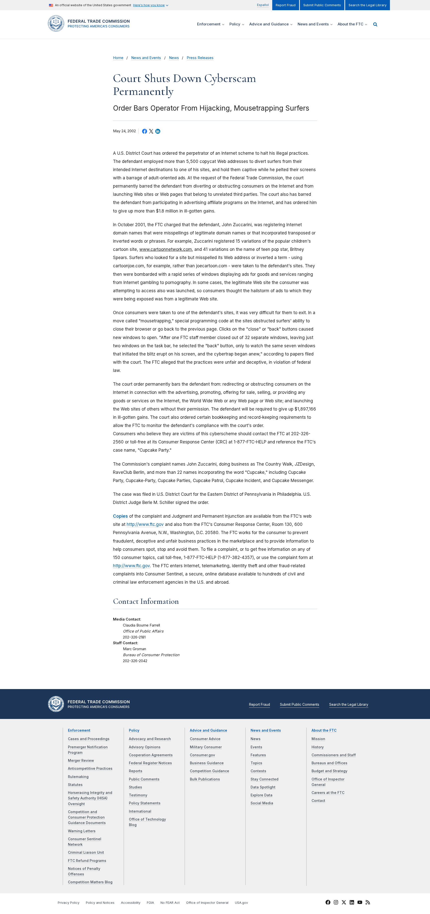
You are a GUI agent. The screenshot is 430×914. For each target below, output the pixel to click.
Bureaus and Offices (329, 763)
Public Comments (144, 779)
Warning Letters (82, 831)
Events (256, 747)
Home (118, 58)
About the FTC (324, 730)
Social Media (262, 803)
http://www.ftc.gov (145, 524)
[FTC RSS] (367, 903)
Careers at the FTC (328, 793)
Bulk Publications (205, 779)
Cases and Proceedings (88, 739)
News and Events (146, 58)
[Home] (91, 29)
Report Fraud (286, 5)
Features (258, 755)
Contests (258, 771)
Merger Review (81, 761)
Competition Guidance (209, 771)
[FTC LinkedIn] (351, 903)
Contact (318, 801)
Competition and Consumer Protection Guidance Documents (87, 817)
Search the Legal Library (367, 5)
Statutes (75, 785)
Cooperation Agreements (151, 755)
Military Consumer (206, 747)
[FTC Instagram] (335, 903)
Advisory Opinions (145, 747)
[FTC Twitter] (343, 902)
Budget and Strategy (329, 771)
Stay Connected (264, 779)
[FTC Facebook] (327, 903)
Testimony (138, 795)
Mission (318, 739)
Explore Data (261, 795)
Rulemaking (78, 777)
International (140, 811)
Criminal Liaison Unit (86, 852)
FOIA (150, 903)
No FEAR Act (170, 903)
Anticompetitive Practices (90, 769)
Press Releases (200, 58)
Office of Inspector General (207, 903)
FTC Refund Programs (87, 861)
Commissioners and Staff (334, 755)
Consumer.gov (202, 755)
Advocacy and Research (150, 739)
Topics (256, 763)
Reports (135, 771)
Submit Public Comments (322, 5)
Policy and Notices (100, 903)
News (174, 58)
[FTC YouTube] (359, 903)
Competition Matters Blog (90, 882)
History (318, 747)
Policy (134, 730)
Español (263, 5)
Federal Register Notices (150, 763)
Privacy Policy (68, 903)
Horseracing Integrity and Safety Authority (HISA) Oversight (90, 798)
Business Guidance (207, 763)
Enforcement (79, 730)
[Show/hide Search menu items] (375, 24)
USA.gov (241, 903)
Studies (135, 787)
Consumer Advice (205, 739)
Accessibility (130, 903)
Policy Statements (145, 803)
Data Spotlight (263, 787)
